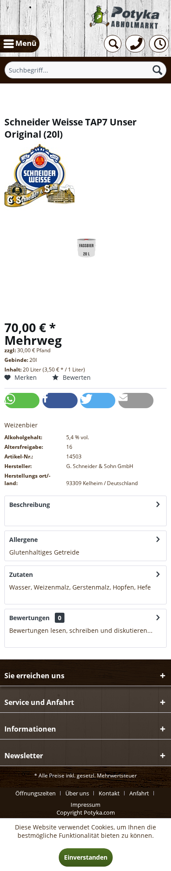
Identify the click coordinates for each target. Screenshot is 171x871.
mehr (17, 517)
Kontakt (109, 793)
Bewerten (76, 377)
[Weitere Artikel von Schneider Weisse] (85, 175)
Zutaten (21, 574)
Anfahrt (139, 793)
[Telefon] (135, 43)
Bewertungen (29, 618)
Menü (25, 43)
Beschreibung (29, 504)
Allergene (23, 539)
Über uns (77, 793)
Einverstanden (85, 857)
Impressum (85, 805)
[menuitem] (19, 43)
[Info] (159, 43)
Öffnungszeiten (35, 793)
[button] (21, 400)
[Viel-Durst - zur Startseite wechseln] (125, 17)
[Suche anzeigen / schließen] (112, 43)
